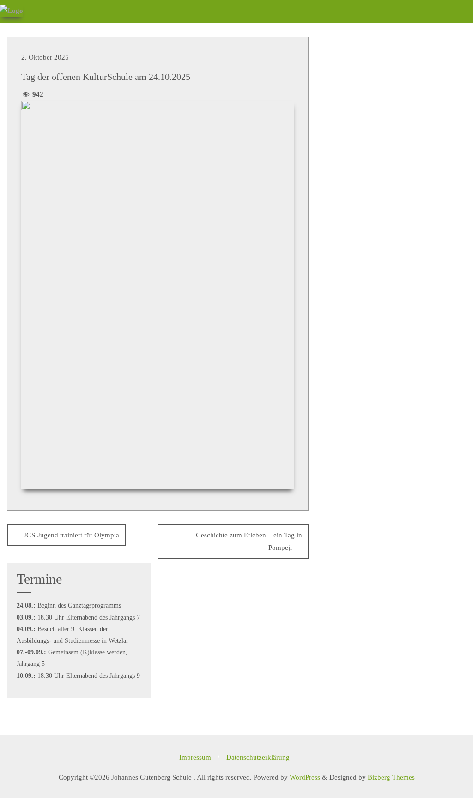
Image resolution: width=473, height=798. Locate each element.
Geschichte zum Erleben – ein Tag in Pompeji (249, 541)
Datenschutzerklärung (258, 757)
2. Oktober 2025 (45, 57)
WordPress (305, 777)
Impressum (195, 757)
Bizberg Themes (391, 777)
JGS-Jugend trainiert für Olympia (71, 535)
